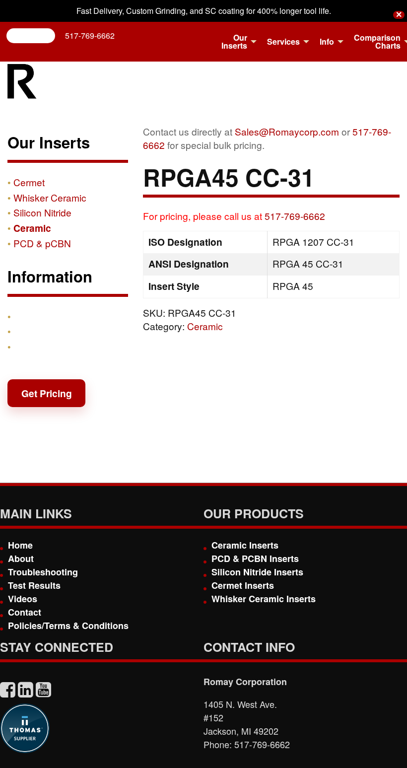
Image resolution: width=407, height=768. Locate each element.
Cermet (29, 182)
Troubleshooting (43, 571)
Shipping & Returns (58, 331)
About (21, 558)
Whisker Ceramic (49, 197)
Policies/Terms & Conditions (68, 625)
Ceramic (205, 326)
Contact (31, 346)
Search (34, 35)
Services (283, 41)
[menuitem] (236, 41)
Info (327, 41)
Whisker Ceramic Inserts (263, 598)
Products (34, 316)
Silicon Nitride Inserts (257, 571)
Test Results (34, 585)
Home (20, 545)
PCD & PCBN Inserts (255, 558)
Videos (22, 598)
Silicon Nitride (42, 212)
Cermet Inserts (242, 585)
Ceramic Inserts (244, 545)
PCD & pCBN (42, 243)
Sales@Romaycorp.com (287, 131)
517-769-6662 (90, 35)
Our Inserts (234, 41)
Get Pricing (46, 393)
